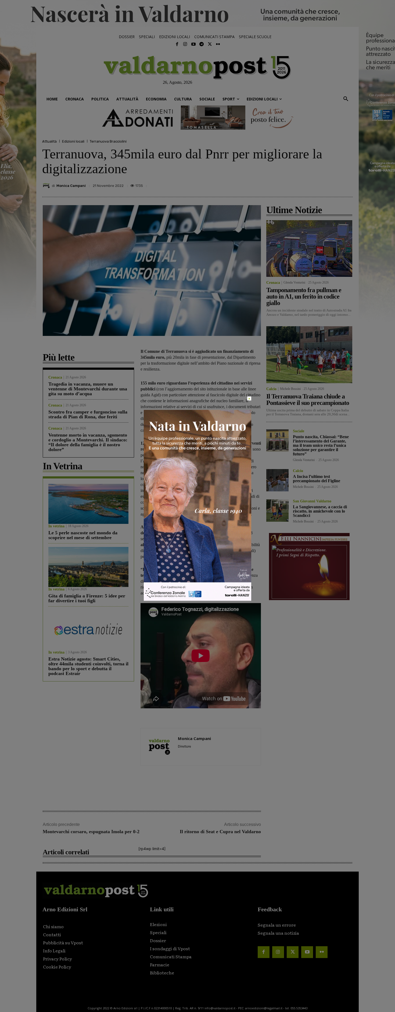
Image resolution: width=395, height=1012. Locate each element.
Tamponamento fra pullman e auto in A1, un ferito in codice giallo (303, 296)
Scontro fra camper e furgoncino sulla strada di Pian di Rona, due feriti (87, 414)
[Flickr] (218, 44)
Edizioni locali (73, 141)
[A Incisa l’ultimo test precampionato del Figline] (277, 480)
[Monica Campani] (47, 186)
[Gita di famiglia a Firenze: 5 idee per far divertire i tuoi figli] (88, 567)
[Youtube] (193, 44)
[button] (345, 99)
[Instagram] (185, 44)
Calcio (271, 389)
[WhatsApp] (334, 184)
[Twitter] (210, 44)
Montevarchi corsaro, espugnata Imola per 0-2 (91, 831)
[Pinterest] (309, 184)
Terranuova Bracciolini (108, 141)
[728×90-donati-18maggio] (197, 118)
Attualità (49, 141)
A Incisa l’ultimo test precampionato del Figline (316, 478)
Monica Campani (71, 185)
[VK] (322, 184)
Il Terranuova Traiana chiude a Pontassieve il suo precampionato (307, 399)
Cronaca (55, 377)
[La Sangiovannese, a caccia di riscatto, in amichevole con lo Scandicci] (277, 510)
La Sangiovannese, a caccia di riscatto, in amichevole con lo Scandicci (320, 511)
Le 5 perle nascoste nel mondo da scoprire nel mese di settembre (82, 535)
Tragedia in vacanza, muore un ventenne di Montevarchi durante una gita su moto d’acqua (87, 388)
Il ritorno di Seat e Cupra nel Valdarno (220, 831)
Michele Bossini (290, 389)
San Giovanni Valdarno (312, 501)
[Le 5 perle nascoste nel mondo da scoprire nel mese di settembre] (88, 504)
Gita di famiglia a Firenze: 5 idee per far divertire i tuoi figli (86, 598)
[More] (347, 184)
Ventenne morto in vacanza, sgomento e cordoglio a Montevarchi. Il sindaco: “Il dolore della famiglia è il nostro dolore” (87, 442)
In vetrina (56, 526)
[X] (297, 184)
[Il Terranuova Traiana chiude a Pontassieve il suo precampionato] (309, 354)
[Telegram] (202, 44)
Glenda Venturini (294, 282)
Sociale (298, 431)
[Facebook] (177, 44)
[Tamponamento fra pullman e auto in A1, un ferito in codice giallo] (309, 248)
